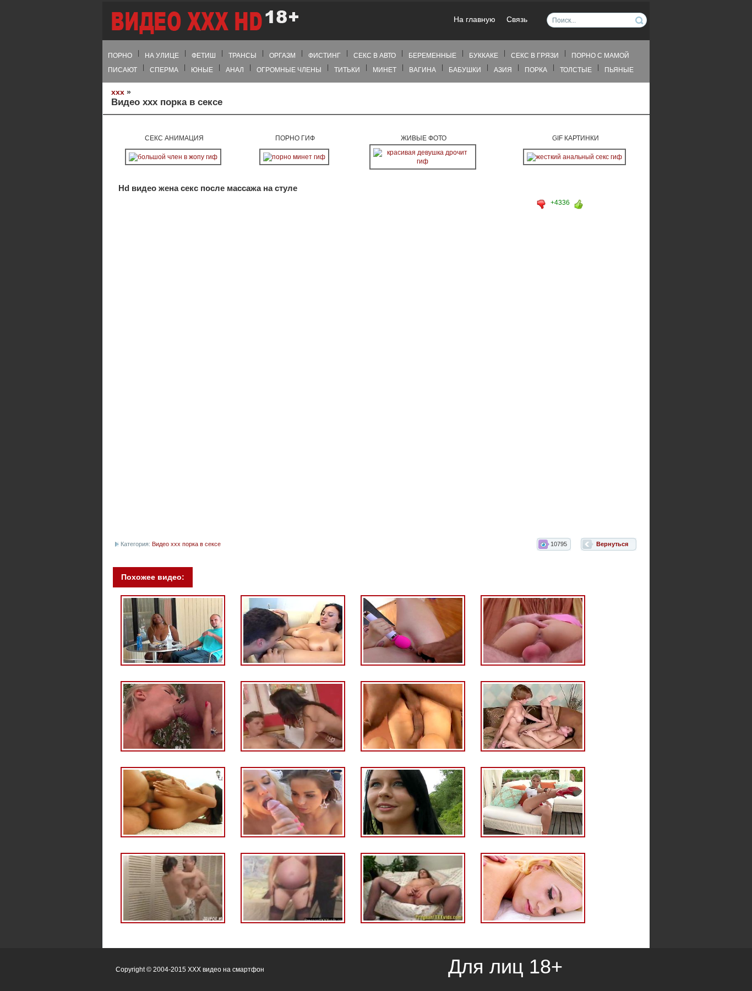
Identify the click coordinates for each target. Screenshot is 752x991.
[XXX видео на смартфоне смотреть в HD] (204, 22)
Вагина (422, 70)
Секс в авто (374, 55)
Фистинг (324, 55)
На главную (474, 19)
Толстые (576, 70)
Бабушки (465, 70)
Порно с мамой (600, 55)
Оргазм (282, 55)
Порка (536, 70)
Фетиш (204, 55)
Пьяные (619, 70)
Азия (503, 70)
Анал (235, 70)
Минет (384, 70)
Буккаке (483, 55)
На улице (162, 55)
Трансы (242, 55)
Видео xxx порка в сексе (186, 544)
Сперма (164, 70)
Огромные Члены (289, 70)
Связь (516, 19)
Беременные (432, 55)
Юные (202, 70)
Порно (120, 55)
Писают (122, 70)
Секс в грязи (535, 55)
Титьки (347, 70)
